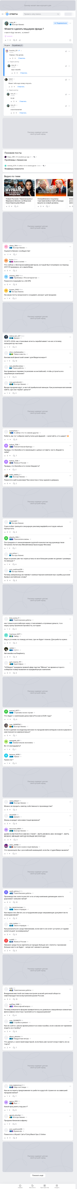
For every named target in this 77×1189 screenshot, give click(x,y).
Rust (15, 1103)
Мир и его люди (20, 1087)
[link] (19, 194)
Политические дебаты (22, 620)
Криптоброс (18, 664)
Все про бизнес (18, 25)
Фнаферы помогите (14, 169)
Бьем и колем (19, 262)
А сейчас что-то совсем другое (26, 165)
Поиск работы (18, 368)
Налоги (16, 757)
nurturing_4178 (11, 165)
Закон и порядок (20, 909)
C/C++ (16, 650)
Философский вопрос (22, 1006)
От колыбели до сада (22, 157)
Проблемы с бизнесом (16, 160)
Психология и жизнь (21, 539)
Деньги (16, 338)
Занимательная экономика (23, 743)
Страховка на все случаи (23, 713)
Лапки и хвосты (19, 354)
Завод (16, 636)
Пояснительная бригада (23, 447)
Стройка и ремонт (21, 1022)
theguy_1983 (11, 157)
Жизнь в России (20, 463)
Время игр (18, 1131)
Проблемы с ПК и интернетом (25, 278)
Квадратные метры (21, 1039)
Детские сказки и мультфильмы (26, 847)
